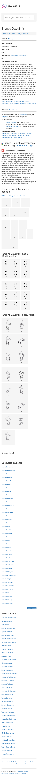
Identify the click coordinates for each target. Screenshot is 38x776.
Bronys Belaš (6, 526)
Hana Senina (6, 726)
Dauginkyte (20, 136)
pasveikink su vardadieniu (19, 56)
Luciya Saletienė (7, 621)
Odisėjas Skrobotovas (9, 691)
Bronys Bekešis (6, 481)
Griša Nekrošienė (7, 694)
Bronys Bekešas (7, 477)
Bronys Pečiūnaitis (7, 589)
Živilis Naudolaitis (7, 670)
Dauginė (27, 136)
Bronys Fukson (6, 544)
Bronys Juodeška (7, 582)
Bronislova (25, 101)
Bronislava (9, 101)
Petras (8, 123)
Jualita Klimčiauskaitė (8, 628)
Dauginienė (21, 134)
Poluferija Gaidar (7, 708)
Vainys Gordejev (7, 698)
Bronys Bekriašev (7, 498)
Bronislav (23, 103)
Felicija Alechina (7, 736)
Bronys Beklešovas (8, 495)
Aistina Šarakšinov (7, 667)
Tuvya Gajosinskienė (8, 747)
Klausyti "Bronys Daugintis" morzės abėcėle (17, 196)
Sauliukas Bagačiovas (9, 715)
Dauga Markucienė (8, 754)
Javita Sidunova (7, 688)
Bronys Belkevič (7, 547)
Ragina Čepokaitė (7, 649)
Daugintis (13, 109)
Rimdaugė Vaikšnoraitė (9, 677)
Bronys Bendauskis (8, 561)
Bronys (11, 38)
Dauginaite (5, 136)
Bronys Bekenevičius (8, 470)
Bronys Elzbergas (7, 572)
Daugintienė (23, 115)
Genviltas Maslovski (8, 681)
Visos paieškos (32, 608)
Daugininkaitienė (7, 138)
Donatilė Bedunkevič (8, 743)
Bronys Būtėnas (7, 568)
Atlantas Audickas (7, 684)
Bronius (12, 103)
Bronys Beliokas (7, 596)
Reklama (17, 773)
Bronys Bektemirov (8, 505)
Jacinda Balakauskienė (9, 639)
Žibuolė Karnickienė (8, 705)
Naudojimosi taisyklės (8, 773)
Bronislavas (17, 101)
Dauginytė (29, 134)
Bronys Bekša (6, 502)
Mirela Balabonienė (8, 733)
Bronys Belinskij (7, 600)
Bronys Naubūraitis (8, 586)
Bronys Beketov (7, 484)
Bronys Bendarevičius (8, 558)
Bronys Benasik (6, 551)
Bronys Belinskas (7, 603)
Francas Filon (6, 625)
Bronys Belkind (6, 540)
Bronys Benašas (7, 554)
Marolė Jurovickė (7, 663)
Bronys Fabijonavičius (9, 575)
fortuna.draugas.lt (26, 145)
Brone (17, 103)
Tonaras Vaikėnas (7, 701)
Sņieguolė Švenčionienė (9, 674)
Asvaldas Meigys (7, 656)
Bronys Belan (6, 516)
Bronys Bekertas (7, 474)
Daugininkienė (17, 138)
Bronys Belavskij (7, 533)
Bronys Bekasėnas (7, 467)
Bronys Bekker (6, 491)
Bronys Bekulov (6, 509)
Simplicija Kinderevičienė (9, 660)
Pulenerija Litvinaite (8, 729)
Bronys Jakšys (6, 579)
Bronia (34, 103)
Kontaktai (23, 773)
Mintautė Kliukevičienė (9, 642)
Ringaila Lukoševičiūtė (9, 618)
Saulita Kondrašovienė (9, 719)
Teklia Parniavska (7, 722)
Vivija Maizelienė (7, 750)
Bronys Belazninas (7, 537)
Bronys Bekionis (7, 488)
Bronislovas (5, 103)
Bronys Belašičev (7, 530)
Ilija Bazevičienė (7, 632)
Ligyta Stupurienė (7, 653)
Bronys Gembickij (7, 512)
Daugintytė (5, 117)
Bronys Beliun (6, 593)
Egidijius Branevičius (8, 740)
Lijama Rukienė (6, 646)
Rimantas (9, 127)
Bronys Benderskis (7, 565)
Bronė (3, 101)
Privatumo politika (23, 771)
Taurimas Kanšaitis (8, 712)
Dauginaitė (12, 136)
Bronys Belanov (7, 523)
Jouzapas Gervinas (8, 635)
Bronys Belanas (7, 519)
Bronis (29, 103)
